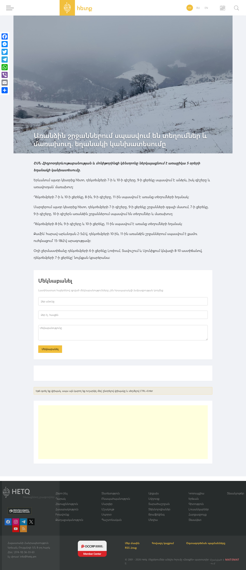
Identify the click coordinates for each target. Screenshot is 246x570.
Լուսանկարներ (199, 509)
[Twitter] (4, 52)
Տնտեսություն (110, 493)
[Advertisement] (123, 432)
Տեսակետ (195, 520)
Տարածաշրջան (159, 504)
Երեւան (194, 499)
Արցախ (153, 493)
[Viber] (4, 75)
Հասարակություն (67, 509)
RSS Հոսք (131, 547)
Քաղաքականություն (69, 520)
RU (198, 8)
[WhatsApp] (4, 67)
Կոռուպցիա (196, 493)
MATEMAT (232, 559)
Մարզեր (106, 504)
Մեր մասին (132, 543)
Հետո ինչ (62, 493)
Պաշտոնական (111, 520)
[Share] (4, 90)
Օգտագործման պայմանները (205, 543)
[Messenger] (4, 44)
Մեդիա (153, 520)
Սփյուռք (154, 499)
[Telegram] (4, 59)
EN (206, 8)
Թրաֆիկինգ (156, 514)
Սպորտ (106, 514)
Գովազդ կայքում (163, 543)
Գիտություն (196, 504)
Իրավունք (62, 514)
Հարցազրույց (198, 514)
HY (189, 8)
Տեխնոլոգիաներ (159, 509)
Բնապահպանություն (115, 499)
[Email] (4, 82)
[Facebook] (4, 36)
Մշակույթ (107, 509)
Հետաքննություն (67, 504)
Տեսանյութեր (235, 493)
